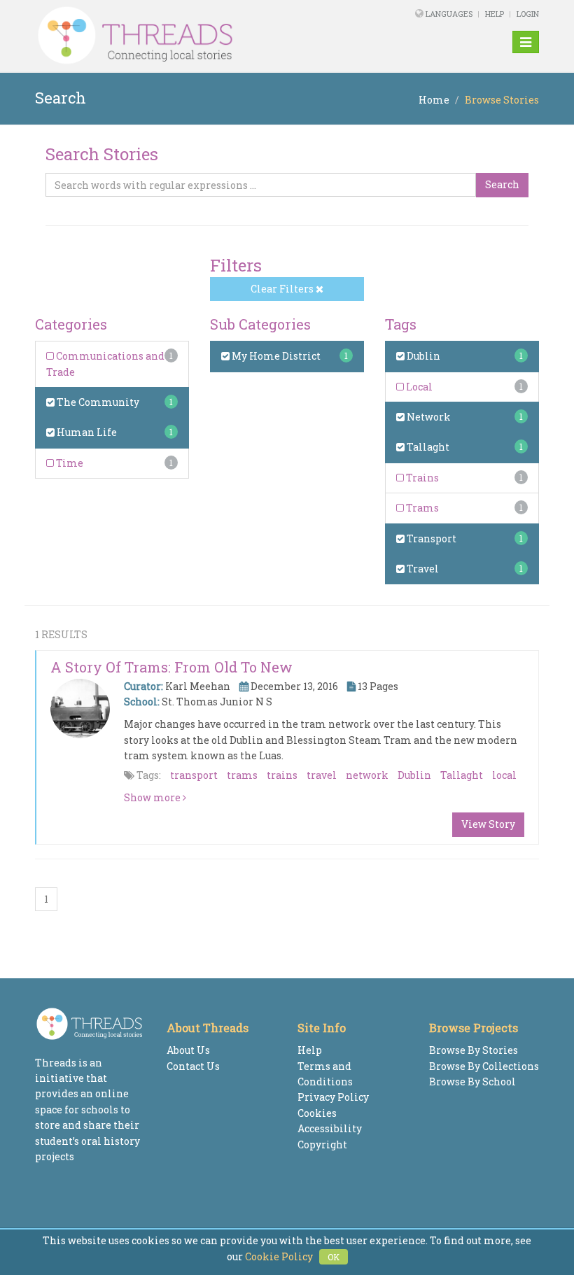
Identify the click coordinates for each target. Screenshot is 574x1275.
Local (418, 386)
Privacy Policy (333, 1097)
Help (494, 13)
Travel (422, 568)
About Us (188, 1050)
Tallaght (427, 446)
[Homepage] (190, 35)
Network (428, 416)
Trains (421, 477)
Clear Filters (283, 288)
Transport (430, 538)
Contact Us (193, 1066)
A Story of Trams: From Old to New (171, 667)
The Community (97, 402)
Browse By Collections (484, 1066)
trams (242, 775)
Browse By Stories (473, 1050)
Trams (421, 507)
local (504, 775)
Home (434, 99)
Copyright (322, 1144)
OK (334, 1256)
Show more (153, 797)
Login (528, 13)
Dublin (422, 355)
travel (322, 775)
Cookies (317, 1113)
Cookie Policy (279, 1256)
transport (194, 775)
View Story (488, 824)
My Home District (275, 355)
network (367, 775)
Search (502, 184)
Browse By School (472, 1081)
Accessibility (330, 1128)
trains (282, 775)
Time (68, 463)
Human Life (86, 432)
